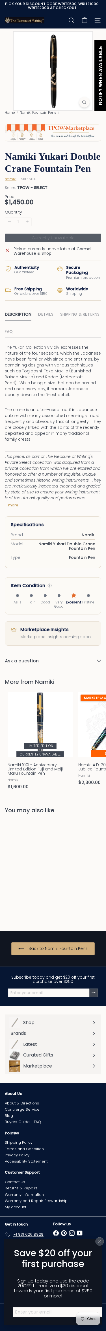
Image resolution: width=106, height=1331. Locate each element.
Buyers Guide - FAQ (23, 1121)
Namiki (45, 682)
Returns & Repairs (21, 1188)
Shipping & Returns (80, 314)
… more (11, 505)
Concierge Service (22, 1109)
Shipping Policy (19, 1142)
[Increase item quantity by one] (27, 222)
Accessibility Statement (26, 1161)
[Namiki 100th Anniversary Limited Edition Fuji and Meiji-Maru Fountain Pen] (40, 742)
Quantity (13, 212)
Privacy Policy (17, 1155)
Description (18, 314)
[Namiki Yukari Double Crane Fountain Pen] (40, 869)
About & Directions (22, 1103)
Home (10, 112)
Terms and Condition (24, 1149)
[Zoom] (84, 102)
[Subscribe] (93, 993)
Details (45, 314)
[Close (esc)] (100, 1241)
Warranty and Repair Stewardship (36, 1200)
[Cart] (84, 20)
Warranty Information (24, 1194)
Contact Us (15, 1182)
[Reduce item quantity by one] (9, 222)
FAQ (9, 331)
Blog (9, 1115)
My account (15, 1207)
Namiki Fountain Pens (38, 112)
